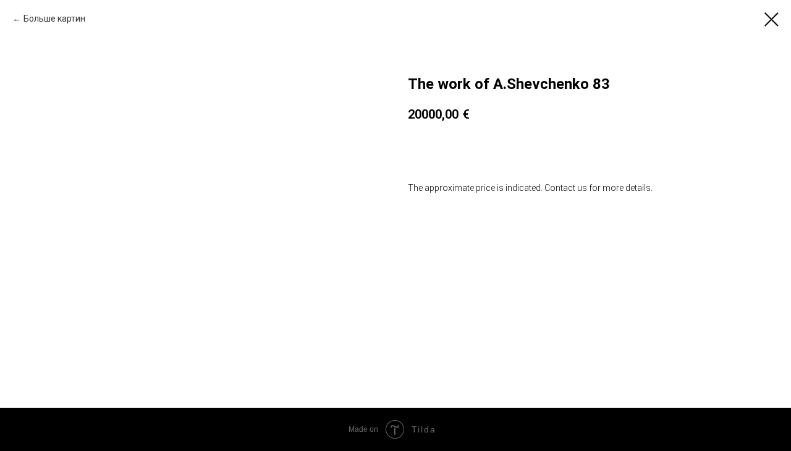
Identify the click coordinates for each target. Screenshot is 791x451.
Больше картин (54, 18)
